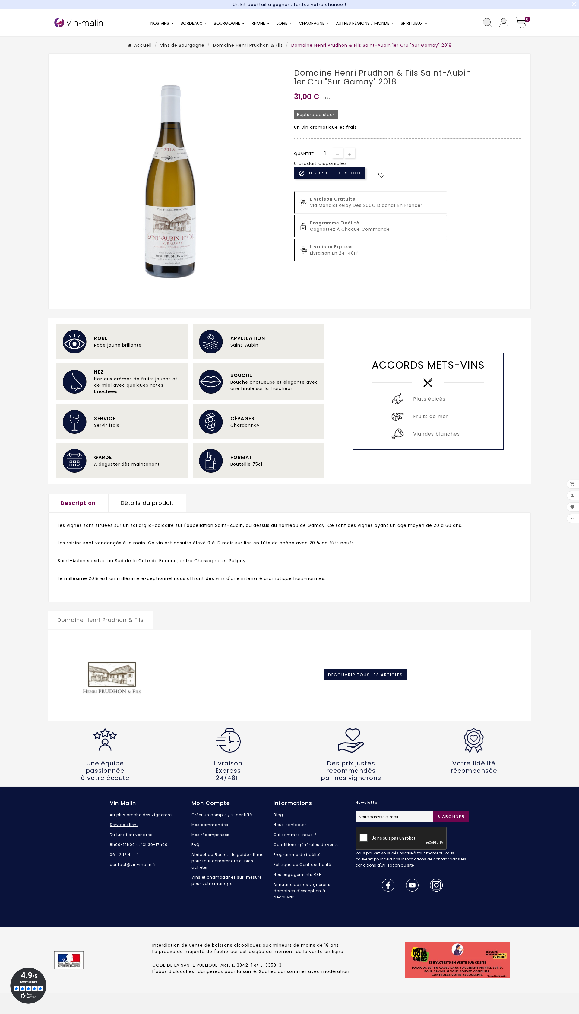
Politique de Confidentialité (302, 864)
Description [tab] (78, 503)
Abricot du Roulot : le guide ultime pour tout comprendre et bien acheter (227, 861)
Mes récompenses (210, 834)
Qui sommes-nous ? (295, 834)
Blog (278, 814)
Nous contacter (290, 824)
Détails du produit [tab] (147, 503)
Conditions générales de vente (306, 844)
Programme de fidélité (297, 854)
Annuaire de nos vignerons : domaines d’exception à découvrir (303, 891)
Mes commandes (209, 824)
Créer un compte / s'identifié (221, 814)
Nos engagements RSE (297, 874)
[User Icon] (503, 22)
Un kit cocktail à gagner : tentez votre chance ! (289, 5)
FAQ (195, 844)
